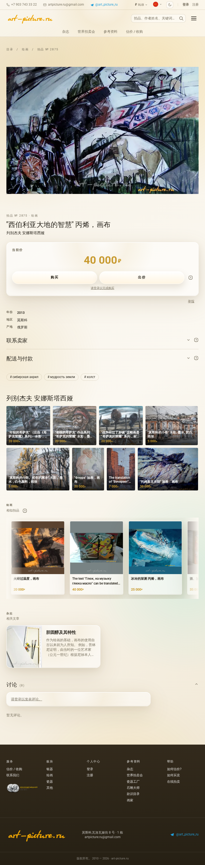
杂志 (65, 32)
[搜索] (181, 18)
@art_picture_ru (106, 4)
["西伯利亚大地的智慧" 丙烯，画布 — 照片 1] (102, 130)
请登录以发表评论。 (26, 699)
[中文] (157, 4)
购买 (54, 277)
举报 (191, 301)
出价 (142, 277)
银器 (49, 769)
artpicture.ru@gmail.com (66, 4)
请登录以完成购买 (102, 288)
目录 (9, 49)
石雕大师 (133, 788)
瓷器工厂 (133, 781)
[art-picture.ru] (29, 18)
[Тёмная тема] (169, 4)
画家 (130, 800)
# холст (89, 377)
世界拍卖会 (86, 32)
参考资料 (110, 32)
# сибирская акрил (24, 377)
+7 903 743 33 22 (24, 4)
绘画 (25, 49)
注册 (195, 4)
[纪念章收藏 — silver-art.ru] (22, 788)
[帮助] (190, 277)
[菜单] (194, 18)
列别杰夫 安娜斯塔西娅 (25, 233)
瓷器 (49, 781)
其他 (49, 788)
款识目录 (133, 794)
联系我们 (12, 775)
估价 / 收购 (134, 32)
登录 (186, 4)
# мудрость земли (61, 377)
